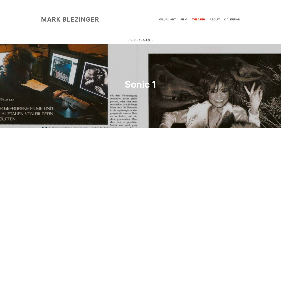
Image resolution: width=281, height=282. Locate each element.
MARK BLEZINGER (70, 19)
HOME (132, 40)
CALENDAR (232, 19)
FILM (183, 19)
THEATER (198, 19)
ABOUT (215, 19)
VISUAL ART (167, 19)
